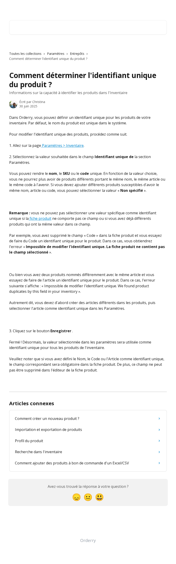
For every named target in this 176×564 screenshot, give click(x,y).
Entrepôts (77, 53)
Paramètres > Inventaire (62, 145)
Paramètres (55, 53)
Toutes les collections (25, 53)
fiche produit (40, 218)
